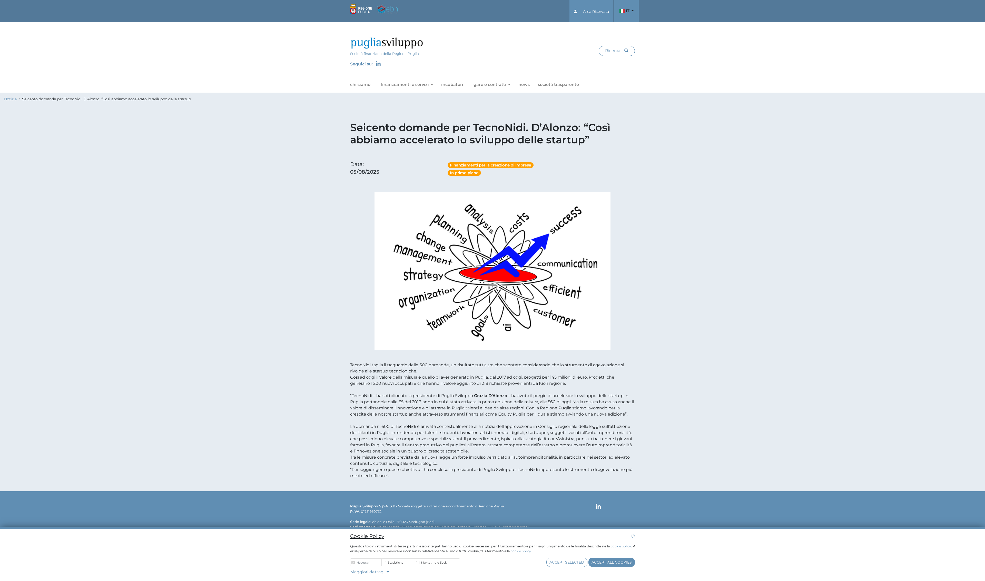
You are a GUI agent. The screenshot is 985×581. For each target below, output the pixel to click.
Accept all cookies (612, 562)
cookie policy (621, 546)
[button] (591, 11)
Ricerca (612, 50)
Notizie (10, 99)
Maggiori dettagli (368, 571)
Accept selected (566, 562)
